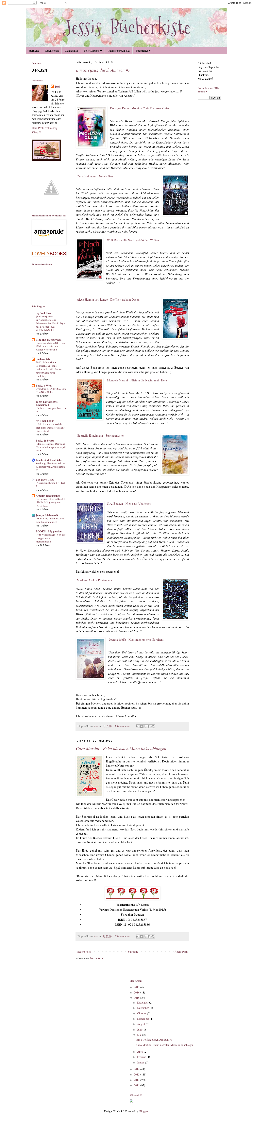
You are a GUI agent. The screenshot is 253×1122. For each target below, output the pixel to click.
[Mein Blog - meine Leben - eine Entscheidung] (50, 520)
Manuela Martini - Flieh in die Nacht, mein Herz (137, 380)
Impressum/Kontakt (119, 50)
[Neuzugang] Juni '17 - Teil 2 (50, 484)
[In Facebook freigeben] (149, 726)
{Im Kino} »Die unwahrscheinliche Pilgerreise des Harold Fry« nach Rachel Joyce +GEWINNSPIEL (50, 323)
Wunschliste (71, 50)
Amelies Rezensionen (48, 496)
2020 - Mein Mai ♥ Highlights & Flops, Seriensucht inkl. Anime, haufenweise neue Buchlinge (49, 369)
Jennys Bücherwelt (47, 515)
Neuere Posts (84, 951)
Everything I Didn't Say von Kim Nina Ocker (51, 390)
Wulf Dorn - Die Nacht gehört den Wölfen (133, 240)
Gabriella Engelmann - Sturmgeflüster (100, 435)
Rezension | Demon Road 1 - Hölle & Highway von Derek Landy (50, 502)
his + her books (45, 421)
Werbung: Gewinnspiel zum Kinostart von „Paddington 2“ (51, 466)
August (141, 1024)
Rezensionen (52, 50)
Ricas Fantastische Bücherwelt (47, 403)
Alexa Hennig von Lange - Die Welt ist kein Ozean (108, 299)
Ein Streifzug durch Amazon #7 (103, 70)
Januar (141, 1062)
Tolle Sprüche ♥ (93, 50)
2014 (137, 1069)
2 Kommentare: (123, 936)
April (140, 1051)
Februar (142, 1057)
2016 (137, 992)
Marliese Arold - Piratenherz (94, 580)
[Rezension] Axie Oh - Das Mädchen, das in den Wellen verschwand (50, 346)
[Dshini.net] (131, 1101)
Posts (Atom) (97, 958)
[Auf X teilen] (145, 726)
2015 (137, 998)
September (143, 1018)
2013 (137, 1074)
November (143, 1008)
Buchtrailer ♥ (143, 50)
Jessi (57, 87)
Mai (139, 1035)
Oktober (142, 1013)
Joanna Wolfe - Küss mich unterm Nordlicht (135, 639)
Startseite (34, 50)
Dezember (143, 1002)
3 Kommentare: (123, 726)
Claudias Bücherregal (48, 339)
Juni (140, 1029)
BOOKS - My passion (49, 531)
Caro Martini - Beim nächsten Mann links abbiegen (121, 748)
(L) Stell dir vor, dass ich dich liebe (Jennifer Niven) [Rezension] (50, 427)
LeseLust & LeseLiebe (49, 460)
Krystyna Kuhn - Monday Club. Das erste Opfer (139, 108)
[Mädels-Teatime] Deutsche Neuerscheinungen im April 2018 (51, 447)
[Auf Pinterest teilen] (153, 726)
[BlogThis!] (141, 726)
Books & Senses (45, 440)
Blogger (143, 1111)
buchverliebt (43, 359)
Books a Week (44, 385)
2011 (137, 1085)
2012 (137, 1080)
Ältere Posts (181, 951)
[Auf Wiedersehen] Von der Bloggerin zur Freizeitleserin (50, 538)
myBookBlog (43, 313)
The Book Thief (45, 479)
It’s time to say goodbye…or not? (51, 409)
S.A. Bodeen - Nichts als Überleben (129, 503)
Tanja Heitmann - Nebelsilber (95, 176)
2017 (137, 987)
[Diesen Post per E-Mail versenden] (138, 726)
